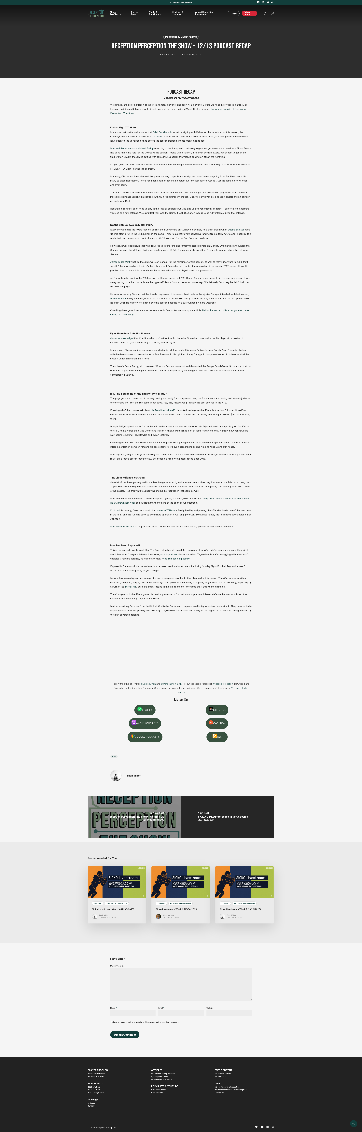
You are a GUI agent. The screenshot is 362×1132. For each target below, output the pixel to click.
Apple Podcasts (147, 723)
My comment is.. (117, 966)
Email (161, 1008)
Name (113, 1008)
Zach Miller (169, 54)
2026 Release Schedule (181, 2)
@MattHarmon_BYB (171, 683)
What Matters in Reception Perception (230, 1090)
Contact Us (219, 1092)
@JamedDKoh (148, 683)
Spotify (147, 709)
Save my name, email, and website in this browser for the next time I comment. (146, 1022)
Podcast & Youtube (177, 13)
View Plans (247, 13)
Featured (97, 903)
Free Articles (220, 1076)
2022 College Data (96, 1092)
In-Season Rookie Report (161, 1079)
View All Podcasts (158, 1090)
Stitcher (219, 709)
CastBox (219, 723)
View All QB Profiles (96, 1076)
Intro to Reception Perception (227, 1087)
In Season (92, 1103)
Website (209, 1008)
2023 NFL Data (94, 1087)
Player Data (134, 13)
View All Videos (157, 1092)
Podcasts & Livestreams (181, 36)
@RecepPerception (223, 683)
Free (114, 756)
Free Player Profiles (223, 1074)
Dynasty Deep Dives (159, 1076)
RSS (219, 736)
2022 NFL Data (94, 1090)
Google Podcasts (147, 736)
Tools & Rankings (154, 13)
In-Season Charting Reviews (163, 1074)
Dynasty (91, 1106)
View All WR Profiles (96, 1074)
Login (234, 13)
